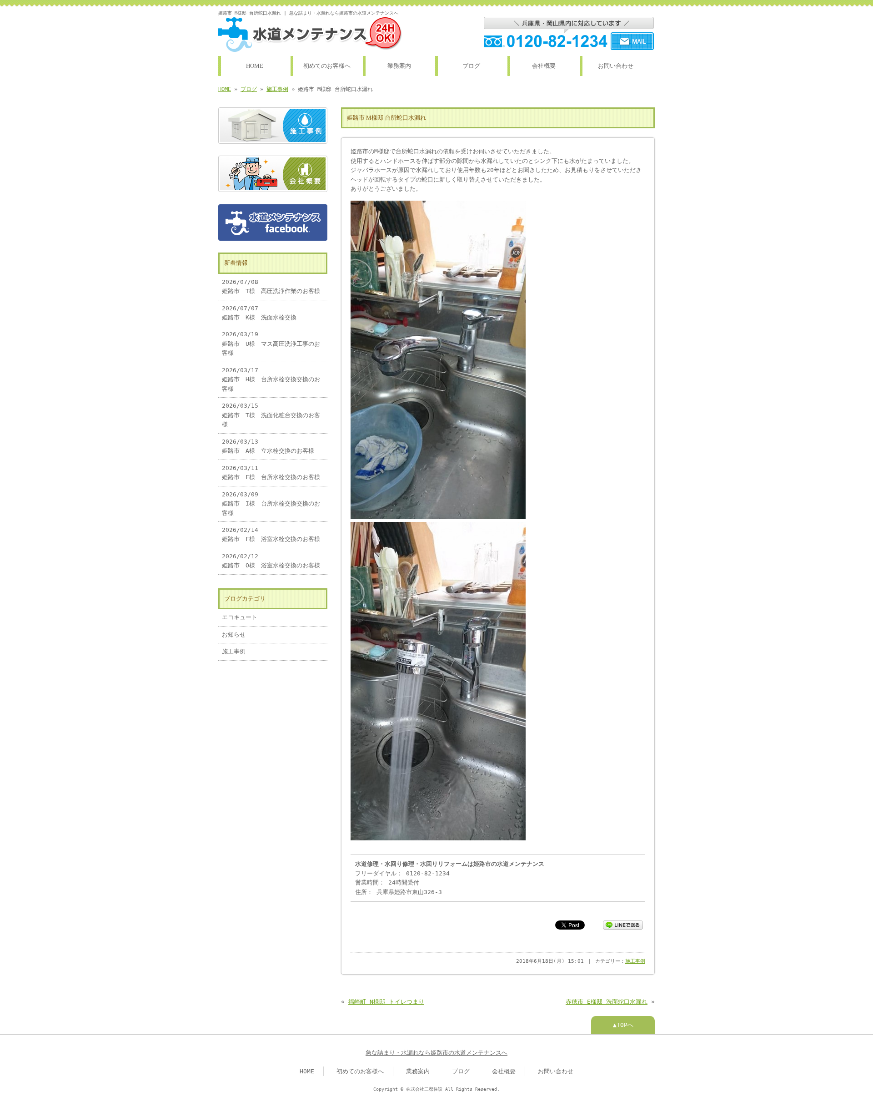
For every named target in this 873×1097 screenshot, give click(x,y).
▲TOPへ (623, 1024)
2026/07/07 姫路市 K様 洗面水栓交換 (259, 313)
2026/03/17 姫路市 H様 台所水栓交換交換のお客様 (271, 379)
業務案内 (399, 66)
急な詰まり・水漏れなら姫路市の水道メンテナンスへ (436, 1052)
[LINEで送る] (623, 924)
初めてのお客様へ (327, 66)
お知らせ (234, 634)
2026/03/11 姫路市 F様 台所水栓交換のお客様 (271, 472)
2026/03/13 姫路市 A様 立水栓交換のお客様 (268, 446)
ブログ (471, 66)
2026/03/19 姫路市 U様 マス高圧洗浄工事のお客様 (271, 343)
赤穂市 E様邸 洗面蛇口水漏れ (606, 1001)
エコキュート (239, 617)
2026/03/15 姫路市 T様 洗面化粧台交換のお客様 (271, 415)
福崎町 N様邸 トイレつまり (386, 1001)
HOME (254, 66)
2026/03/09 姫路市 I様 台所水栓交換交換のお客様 (271, 503)
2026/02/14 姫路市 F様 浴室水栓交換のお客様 (271, 534)
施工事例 (277, 89)
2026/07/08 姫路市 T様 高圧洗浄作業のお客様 (271, 286)
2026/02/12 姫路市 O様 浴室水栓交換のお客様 (271, 561)
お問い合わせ (615, 66)
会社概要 (544, 66)
